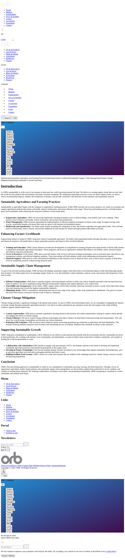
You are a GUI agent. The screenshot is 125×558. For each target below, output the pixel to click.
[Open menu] (13, 40)
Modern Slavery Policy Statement (46, 466)
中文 (8, 157)
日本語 (9, 160)
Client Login (11, 431)
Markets (9, 12)
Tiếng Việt (10, 152)
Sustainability (11, 14)
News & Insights (12, 17)
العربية (9, 171)
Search (7, 118)
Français (10, 139)
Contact (9, 25)
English (9, 132)
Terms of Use (6, 466)
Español (10, 137)
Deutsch (10, 134)
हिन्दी (8, 166)
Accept (4, 556)
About (8, 10)
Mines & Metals (12, 54)
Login (3, 39)
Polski (9, 147)
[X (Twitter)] (5, 451)
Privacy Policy (17, 466)
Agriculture (10, 56)
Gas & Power (11, 52)
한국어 (9, 163)
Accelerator (10, 21)
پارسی (9, 169)
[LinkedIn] (2, 451)
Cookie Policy (28, 466)
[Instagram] (8, 451)
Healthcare (10, 58)
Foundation (10, 23)
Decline (11, 556)
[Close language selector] (3, 127)
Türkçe (9, 155)
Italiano (9, 142)
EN (15, 118)
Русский (10, 150)
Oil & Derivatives (13, 50)
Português (10, 144)
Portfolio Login (12, 433)
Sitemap (62, 466)
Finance (9, 61)
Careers (9, 19)
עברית (9, 174)
